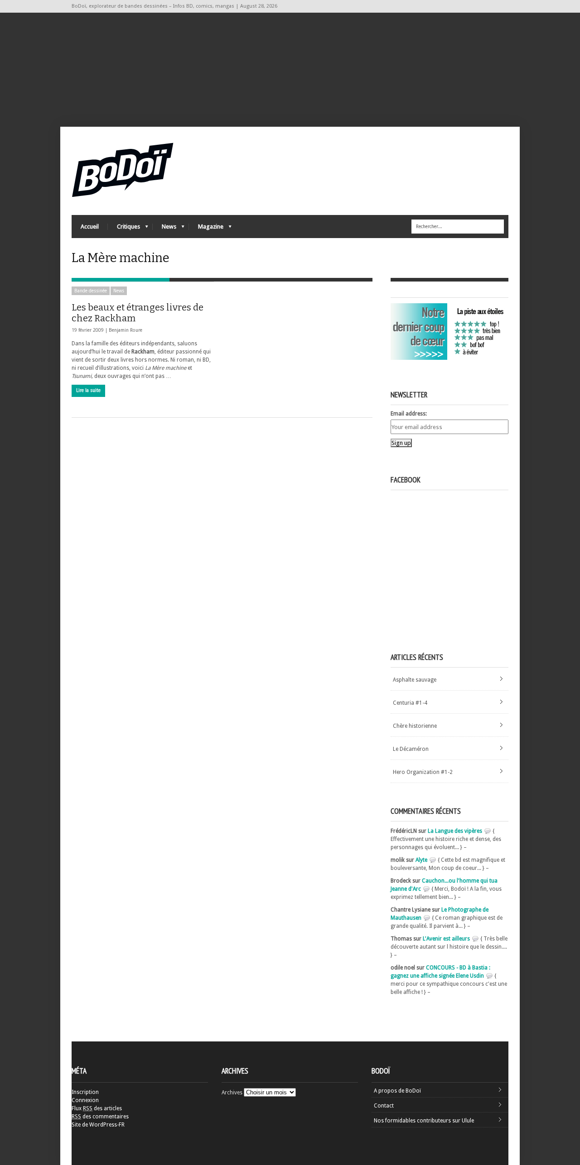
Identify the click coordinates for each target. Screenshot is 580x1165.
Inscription (85, 1092)
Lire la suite (88, 390)
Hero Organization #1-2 (423, 772)
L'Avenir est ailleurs (446, 939)
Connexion (85, 1100)
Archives (232, 1092)
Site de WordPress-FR (98, 1125)
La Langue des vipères (455, 831)
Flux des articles (97, 1108)
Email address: (409, 414)
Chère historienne (415, 726)
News (164, 228)
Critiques (124, 228)
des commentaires (100, 1116)
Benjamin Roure (125, 330)
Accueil (90, 226)
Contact (384, 1106)
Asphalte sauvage (414, 680)
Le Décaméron (411, 749)
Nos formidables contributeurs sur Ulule (424, 1120)
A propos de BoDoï (397, 1091)
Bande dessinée (90, 290)
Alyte (421, 860)
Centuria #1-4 (410, 703)
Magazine (206, 228)
